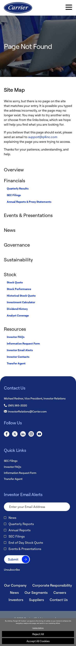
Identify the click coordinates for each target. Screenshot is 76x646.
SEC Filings (14, 195)
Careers (59, 592)
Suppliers (36, 600)
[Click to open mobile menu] (68, 8)
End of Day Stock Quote (26, 543)
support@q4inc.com (42, 137)
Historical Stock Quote (21, 295)
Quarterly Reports (21, 524)
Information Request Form (23, 343)
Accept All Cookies (38, 641)
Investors (16, 600)
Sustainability (18, 260)
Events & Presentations (28, 215)
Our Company (15, 585)
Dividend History (17, 308)
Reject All (38, 634)
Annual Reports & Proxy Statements (29, 201)
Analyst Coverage (18, 315)
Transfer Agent (16, 363)
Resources (15, 329)
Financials (14, 180)
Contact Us (59, 600)
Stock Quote (15, 282)
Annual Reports (19, 530)
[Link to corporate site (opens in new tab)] (18, 7)
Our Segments (36, 592)
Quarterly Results (18, 188)
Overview (14, 170)
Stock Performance (19, 289)
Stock (10, 274)
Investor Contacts (18, 356)
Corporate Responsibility (52, 585)
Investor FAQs (16, 336)
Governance (17, 245)
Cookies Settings (38, 628)
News (9, 230)
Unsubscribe (12, 569)
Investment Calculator (21, 302)
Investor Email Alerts (20, 350)
